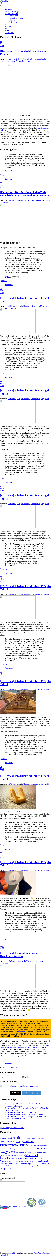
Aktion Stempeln (26, 1138)
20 (1, 944)
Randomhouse (43, 1163)
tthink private (32, 1166)
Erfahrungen (25, 306)
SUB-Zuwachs (12, 1166)
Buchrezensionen (11, 14)
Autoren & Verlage (12, 12)
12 (12, 1068)
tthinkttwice (14, 1253)
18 (1, 381)
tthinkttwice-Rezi (41, 1166)
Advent (9, 1138)
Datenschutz (9, 33)
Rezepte (8, 24)
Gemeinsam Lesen (23, 1152)
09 (1, 577)
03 (1, 289)
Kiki (24, 1155)
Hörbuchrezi (18, 1155)
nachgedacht (4, 308)
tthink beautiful (23, 1166)
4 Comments (9, 179)
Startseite (8, 9)
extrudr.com (20, 1032)
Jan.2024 (2, 45)
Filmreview (30, 1149)
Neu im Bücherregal (22, 1163)
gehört (2, 1152)
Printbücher (13, 22)
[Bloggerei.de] (4, 1209)
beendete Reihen (14, 59)
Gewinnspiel (41, 1152)
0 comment (9, 285)
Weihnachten (16, 1169)
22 (1, 853)
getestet (34, 1152)
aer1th (15, 1138)
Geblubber (35, 306)
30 (1, 183)
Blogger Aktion (25, 1141)
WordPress (37, 1253)
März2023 (2, 385)
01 (1, 767)
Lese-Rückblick (35, 1158)
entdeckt (20, 961)
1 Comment (9, 573)
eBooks (12, 20)
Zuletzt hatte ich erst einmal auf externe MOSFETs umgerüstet (25, 1046)
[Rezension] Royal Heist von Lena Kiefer (20, 1112)
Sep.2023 (2, 186)
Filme (25, 1149)
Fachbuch (30, 200)
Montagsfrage (31, 1161)
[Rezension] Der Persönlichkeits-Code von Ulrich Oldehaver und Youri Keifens (24, 194)
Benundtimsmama (7, 1141)
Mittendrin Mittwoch (18, 1161)
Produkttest (35, 1163)
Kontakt (8, 26)
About (7, 28)
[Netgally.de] (32, 1206)
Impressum (9, 31)
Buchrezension (33, 59)
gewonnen (4, 1155)
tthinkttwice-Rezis (16, 18)
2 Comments (9, 482)
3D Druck (12, 306)
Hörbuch (12, 1155)
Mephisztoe (11, 61)
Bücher (24, 59)
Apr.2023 (2, 292)
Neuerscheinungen (23, 61)
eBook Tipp (43, 1145)
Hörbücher (13, 16)
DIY (18, 306)
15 (1, 42)
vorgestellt (4, 203)
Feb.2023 (2, 856)
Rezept (2, 1166)
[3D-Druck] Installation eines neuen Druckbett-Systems (21, 954)
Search (25, 1077)
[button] (1, 5)
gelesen (3, 61)
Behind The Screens (38, 1138)
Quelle (7, 277)
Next (15, 1068)
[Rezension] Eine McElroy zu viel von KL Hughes (24, 1114)
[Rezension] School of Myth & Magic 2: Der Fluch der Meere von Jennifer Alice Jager (25, 1118)
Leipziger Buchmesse (21, 1158)
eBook (42, 59)
